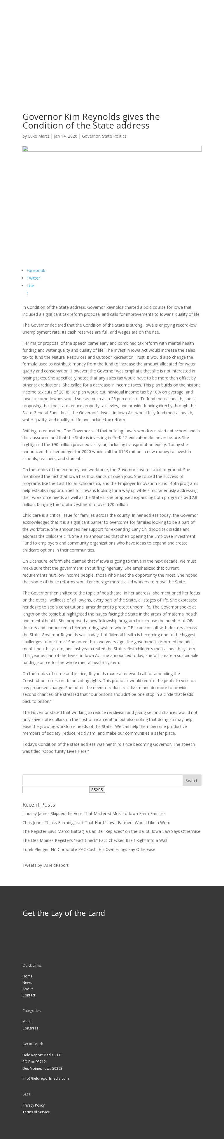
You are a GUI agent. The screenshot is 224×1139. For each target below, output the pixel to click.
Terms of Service (36, 1111)
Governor (91, 136)
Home (27, 976)
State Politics (114, 136)
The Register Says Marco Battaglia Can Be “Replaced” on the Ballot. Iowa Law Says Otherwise (111, 831)
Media (27, 1021)
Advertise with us (112, 64)
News (27, 982)
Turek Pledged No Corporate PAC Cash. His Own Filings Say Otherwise (88, 849)
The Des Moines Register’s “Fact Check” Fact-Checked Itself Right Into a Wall (94, 840)
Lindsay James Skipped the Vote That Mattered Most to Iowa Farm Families (94, 813)
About (27, 989)
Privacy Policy (33, 1105)
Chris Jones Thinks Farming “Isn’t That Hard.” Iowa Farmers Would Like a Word (96, 822)
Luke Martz (38, 136)
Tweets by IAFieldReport (45, 865)
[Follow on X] (118, 50)
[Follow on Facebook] (106, 50)
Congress (30, 1028)
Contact (28, 995)
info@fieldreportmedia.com (45, 1078)
